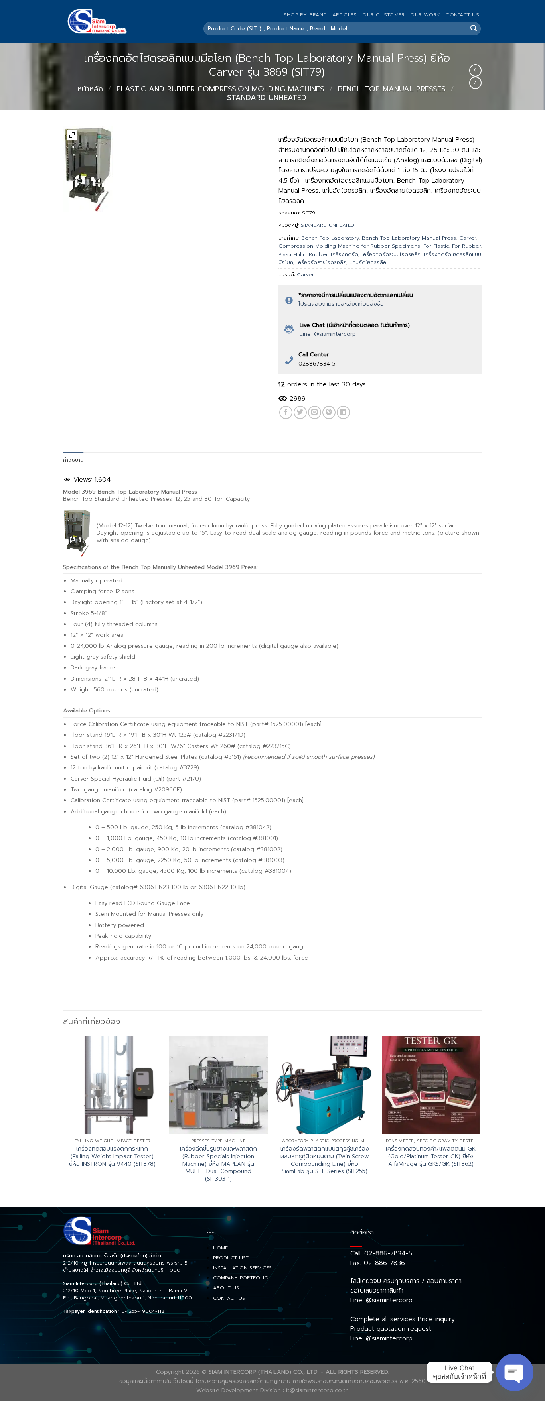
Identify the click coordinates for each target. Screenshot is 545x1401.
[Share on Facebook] (285, 412)
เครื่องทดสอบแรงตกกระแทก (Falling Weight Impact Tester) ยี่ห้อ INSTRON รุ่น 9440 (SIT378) (112, 1156)
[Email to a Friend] (314, 412)
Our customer (383, 14)
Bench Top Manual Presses (392, 88)
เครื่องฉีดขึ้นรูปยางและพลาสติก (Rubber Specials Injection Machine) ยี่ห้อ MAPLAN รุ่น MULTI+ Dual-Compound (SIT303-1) (218, 1164)
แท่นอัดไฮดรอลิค (368, 262)
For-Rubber (466, 246)
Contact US (462, 14)
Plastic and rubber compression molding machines (220, 88)
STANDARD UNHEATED (266, 97)
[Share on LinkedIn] (343, 412)
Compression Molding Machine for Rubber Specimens (349, 246)
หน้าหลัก (90, 88)
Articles (344, 14)
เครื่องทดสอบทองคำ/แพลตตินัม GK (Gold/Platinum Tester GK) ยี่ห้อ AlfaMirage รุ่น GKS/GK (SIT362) (431, 1156)
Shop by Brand (305, 14)
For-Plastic (436, 246)
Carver (467, 238)
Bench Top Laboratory (330, 238)
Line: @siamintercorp (328, 334)
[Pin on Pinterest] (329, 412)
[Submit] (473, 28)
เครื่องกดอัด (344, 254)
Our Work (425, 14)
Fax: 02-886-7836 (377, 1263)
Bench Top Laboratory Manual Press (409, 238)
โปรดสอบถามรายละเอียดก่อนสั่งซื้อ (341, 304)
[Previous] (63, 1120)
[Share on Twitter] (300, 412)
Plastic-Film (292, 254)
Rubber (318, 254)
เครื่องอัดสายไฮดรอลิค (321, 262)
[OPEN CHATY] (514, 1372)
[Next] (480, 1120)
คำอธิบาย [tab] (73, 460)
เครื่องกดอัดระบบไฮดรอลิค (391, 254)
